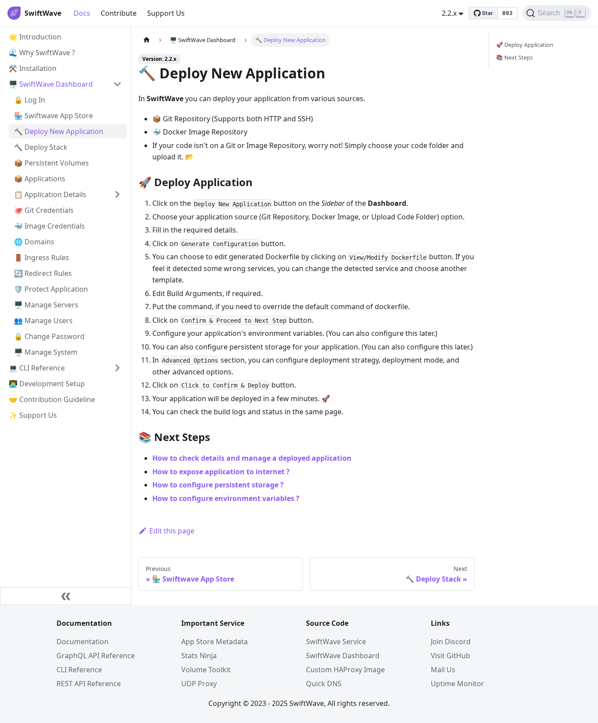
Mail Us (443, 669)
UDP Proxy (199, 683)
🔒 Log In (29, 100)
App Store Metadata (214, 641)
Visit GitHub (450, 655)
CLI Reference (79, 669)
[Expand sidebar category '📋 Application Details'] (117, 194)
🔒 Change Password (49, 336)
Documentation (82, 641)
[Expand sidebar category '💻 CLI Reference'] (117, 368)
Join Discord (451, 641)
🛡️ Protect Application (51, 289)
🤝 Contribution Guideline (52, 399)
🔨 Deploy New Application (58, 131)
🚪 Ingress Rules (41, 257)
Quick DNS (323, 683)
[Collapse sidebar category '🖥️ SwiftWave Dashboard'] (117, 84)
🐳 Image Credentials (49, 226)
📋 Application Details (50, 194)
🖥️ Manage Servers (46, 305)
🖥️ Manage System (45, 352)
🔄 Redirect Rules (43, 273)
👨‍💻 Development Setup (47, 383)
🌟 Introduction (35, 37)
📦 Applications (39, 178)
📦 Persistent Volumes (51, 163)
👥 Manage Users (43, 320)
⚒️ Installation (32, 68)
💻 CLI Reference (37, 368)
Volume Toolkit (206, 669)
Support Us (166, 13)
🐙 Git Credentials (44, 210)
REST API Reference (88, 683)
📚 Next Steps (514, 57)
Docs (82, 13)
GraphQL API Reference (95, 655)
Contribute (119, 13)
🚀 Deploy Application (524, 45)
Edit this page (171, 531)
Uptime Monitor (457, 683)
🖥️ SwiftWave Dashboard (51, 84)
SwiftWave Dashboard (343, 655)
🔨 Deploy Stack (40, 147)
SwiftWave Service (336, 641)
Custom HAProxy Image (345, 669)
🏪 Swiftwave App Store (53, 115)
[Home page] (146, 40)
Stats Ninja (199, 655)
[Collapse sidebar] (65, 596)
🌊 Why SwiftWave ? (42, 52)
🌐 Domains (34, 242)
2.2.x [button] (449, 13)
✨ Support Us (33, 415)
